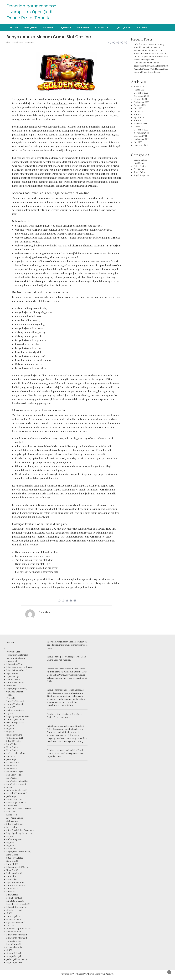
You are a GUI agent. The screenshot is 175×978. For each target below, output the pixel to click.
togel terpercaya (14, 962)
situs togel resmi (14, 910)
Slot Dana (11, 925)
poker (9, 787)
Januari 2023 (140, 127)
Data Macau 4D (13, 762)
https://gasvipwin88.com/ (18, 716)
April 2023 (139, 117)
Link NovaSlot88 (14, 873)
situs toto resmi (13, 919)
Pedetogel (54, 645)
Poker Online (83, 27)
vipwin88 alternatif (15, 692)
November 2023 (141, 96)
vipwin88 (10, 707)
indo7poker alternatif (16, 784)
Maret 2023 (139, 120)
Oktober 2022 (140, 136)
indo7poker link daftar (17, 781)
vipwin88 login (13, 941)
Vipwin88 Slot (13, 652)
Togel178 (10, 695)
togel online (12, 827)
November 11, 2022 (15, 42)
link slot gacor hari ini (16, 802)
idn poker (11, 849)
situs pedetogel (13, 953)
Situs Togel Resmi (14, 824)
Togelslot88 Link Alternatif (19, 809)
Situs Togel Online (15, 719)
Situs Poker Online (15, 682)
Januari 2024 (139, 90)
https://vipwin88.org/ (16, 670)
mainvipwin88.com (15, 710)
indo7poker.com (14, 799)
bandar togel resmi (15, 722)
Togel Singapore (122, 27)
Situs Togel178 (13, 916)
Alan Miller (45, 612)
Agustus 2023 (140, 105)
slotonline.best (60, 103)
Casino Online (101, 27)
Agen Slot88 (12, 673)
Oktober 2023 (140, 99)
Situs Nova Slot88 (14, 858)
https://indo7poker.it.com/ (18, 852)
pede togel (11, 759)
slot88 (9, 913)
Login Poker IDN (14, 898)
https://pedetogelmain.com (19, 833)
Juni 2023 (138, 111)
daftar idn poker (14, 839)
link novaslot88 (13, 932)
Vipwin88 (11, 698)
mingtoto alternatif (15, 901)
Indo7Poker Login (14, 772)
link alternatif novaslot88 (18, 904)
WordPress (77, 974)
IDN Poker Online (14, 818)
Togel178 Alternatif (15, 701)
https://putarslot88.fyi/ (17, 867)
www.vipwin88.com (15, 658)
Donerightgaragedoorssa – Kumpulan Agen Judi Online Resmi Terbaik (31, 11)
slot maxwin (12, 821)
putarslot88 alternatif (16, 790)
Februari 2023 (140, 124)
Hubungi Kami (30, 27)
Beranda (14, 27)
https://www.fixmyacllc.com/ (19, 667)
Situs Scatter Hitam (15, 885)
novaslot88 (11, 661)
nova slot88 (11, 805)
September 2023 (141, 102)
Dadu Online (12, 747)
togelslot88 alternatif (16, 793)
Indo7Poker (11, 744)
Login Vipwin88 (13, 944)
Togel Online (65, 27)
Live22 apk (11, 812)
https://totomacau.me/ (17, 907)
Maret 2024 (139, 87)
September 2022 (141, 139)
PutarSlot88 (12, 889)
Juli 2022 (138, 142)
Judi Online (141, 27)
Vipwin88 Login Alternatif (18, 929)
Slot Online (48, 27)
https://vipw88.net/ (15, 664)
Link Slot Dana (13, 679)
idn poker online (14, 735)
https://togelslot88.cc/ (16, 689)
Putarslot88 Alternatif (16, 935)
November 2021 (141, 145)
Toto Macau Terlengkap (17, 655)
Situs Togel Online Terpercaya (20, 830)
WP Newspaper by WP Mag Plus (99, 974)
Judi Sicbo (11, 756)
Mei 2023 (138, 114)
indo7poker (11, 765)
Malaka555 (11, 686)
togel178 (10, 725)
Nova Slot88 (12, 855)
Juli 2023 (138, 108)
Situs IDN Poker (13, 741)
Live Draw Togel (14, 775)
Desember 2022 (141, 130)
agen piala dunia (14, 947)
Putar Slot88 (12, 864)
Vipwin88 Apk (13, 676)
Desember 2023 (141, 93)
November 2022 (141, 133)
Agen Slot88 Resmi (15, 882)
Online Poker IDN (14, 738)
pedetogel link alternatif (17, 959)
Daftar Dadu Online (15, 753)
